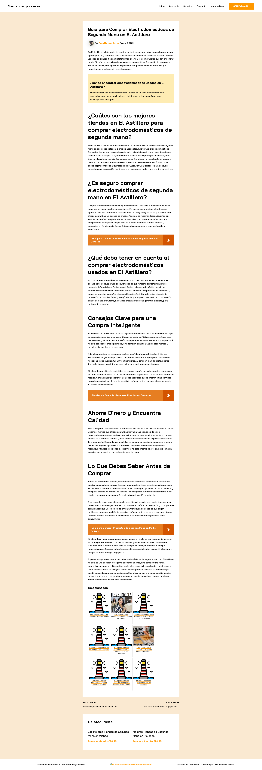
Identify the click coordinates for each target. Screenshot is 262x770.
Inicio (162, 6)
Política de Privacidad (188, 764)
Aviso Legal (207, 764)
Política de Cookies (224, 764)
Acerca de (174, 6)
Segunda (92, 741)
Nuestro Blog (217, 6)
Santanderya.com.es (24, 6)
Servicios (187, 6)
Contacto (201, 6)
